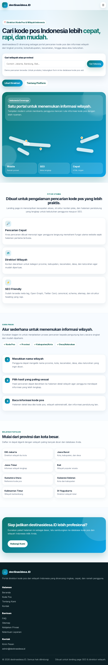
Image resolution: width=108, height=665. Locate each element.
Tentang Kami (9, 601)
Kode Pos (7, 597)
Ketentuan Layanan (11, 632)
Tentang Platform (36, 83)
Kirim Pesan (8, 644)
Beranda (6, 592)
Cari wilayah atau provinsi (19, 57)
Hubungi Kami (17, 543)
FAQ (4, 618)
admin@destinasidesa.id (13, 648)
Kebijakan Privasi (10, 627)
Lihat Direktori (12, 83)
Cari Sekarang (95, 64)
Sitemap (6, 623)
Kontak (5, 606)
